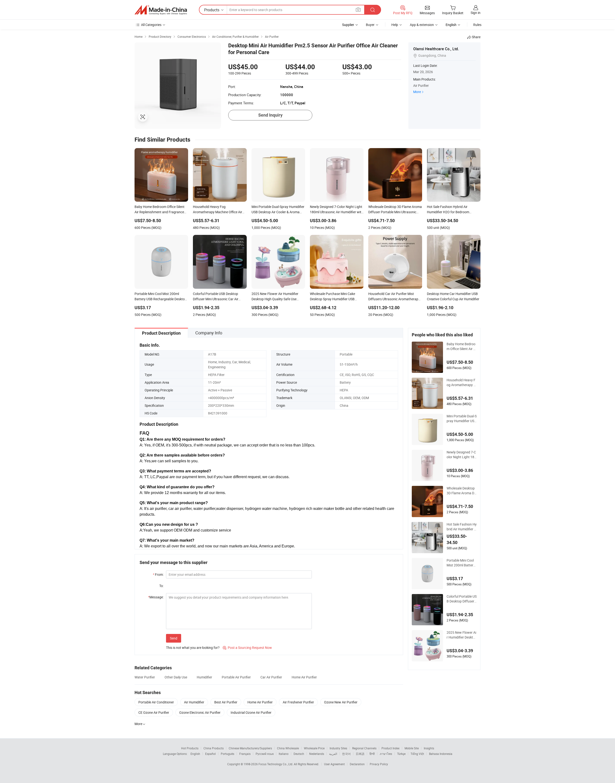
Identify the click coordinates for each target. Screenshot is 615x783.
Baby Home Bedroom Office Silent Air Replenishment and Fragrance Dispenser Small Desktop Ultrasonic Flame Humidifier (461, 346)
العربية (333, 754)
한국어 (346, 754)
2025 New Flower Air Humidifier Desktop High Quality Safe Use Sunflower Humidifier (462, 635)
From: (158, 574)
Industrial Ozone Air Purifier (251, 712)
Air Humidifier (194, 702)
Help (394, 24)
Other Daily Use (176, 677)
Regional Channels (364, 748)
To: (161, 585)
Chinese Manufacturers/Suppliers (250, 748)
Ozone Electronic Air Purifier (200, 712)
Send (173, 638)
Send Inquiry (270, 115)
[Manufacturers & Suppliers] (161, 10)
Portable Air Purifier (236, 677)
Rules (477, 24)
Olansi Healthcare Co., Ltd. (436, 48)
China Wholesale (288, 748)
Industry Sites (338, 748)
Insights (429, 748)
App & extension (422, 24)
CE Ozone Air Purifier (153, 712)
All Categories (151, 24)
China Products (213, 748)
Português (227, 754)
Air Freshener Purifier (298, 702)
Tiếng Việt (417, 754)
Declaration (357, 764)
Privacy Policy (379, 764)
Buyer (370, 24)
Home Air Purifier (304, 677)
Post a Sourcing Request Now (247, 647)
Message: (156, 597)
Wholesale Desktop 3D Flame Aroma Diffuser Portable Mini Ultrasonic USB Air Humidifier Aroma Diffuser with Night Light (462, 490)
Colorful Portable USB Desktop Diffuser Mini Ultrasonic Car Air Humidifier (462, 599)
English (195, 754)
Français (245, 754)
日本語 (360, 754)
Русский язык (265, 754)
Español (210, 754)
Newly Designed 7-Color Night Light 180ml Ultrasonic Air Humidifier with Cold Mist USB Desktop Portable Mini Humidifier (462, 454)
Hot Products (189, 748)
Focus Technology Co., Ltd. (276, 764)
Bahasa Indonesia (440, 754)
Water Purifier (145, 677)
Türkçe (401, 754)
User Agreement (334, 764)
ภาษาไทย (386, 754)
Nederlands (316, 754)
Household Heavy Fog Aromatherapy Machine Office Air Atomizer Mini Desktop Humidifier (462, 382)
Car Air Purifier (271, 677)
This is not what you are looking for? (193, 647)
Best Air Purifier (225, 702)
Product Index (390, 748)
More (417, 91)
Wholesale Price (314, 748)
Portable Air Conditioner (156, 702)
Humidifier (204, 677)
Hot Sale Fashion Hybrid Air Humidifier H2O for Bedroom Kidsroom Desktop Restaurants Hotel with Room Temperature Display (462, 527)
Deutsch (299, 754)
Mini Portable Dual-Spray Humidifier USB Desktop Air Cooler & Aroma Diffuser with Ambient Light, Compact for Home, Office (462, 418)
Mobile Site (412, 748)
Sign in (475, 12)
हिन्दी (372, 754)
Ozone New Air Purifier (340, 702)
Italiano (284, 754)
